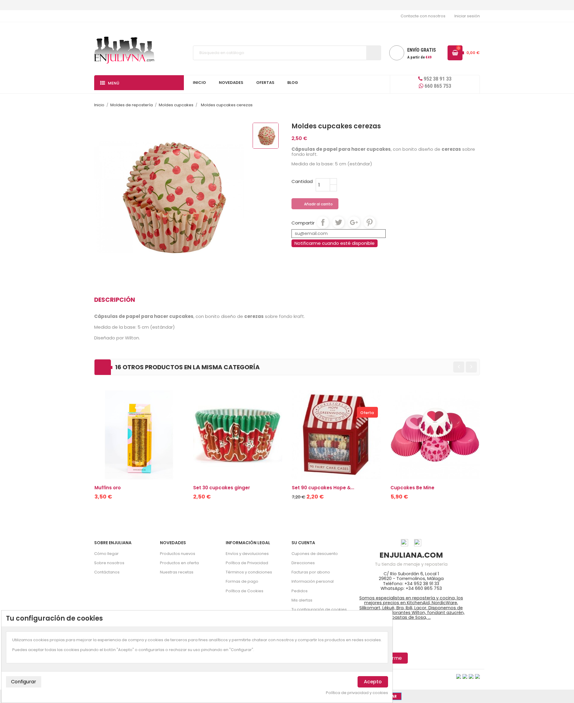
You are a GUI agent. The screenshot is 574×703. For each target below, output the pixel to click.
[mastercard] (477, 676)
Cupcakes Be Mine (412, 487)
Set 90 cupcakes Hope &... (323, 487)
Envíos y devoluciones (247, 553)
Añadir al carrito (315, 204)
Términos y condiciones (249, 572)
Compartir (323, 222)
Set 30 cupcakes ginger (221, 487)
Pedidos (299, 591)
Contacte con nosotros (423, 16)
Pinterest (369, 222)
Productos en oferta (179, 563)
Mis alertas (301, 600)
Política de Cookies (244, 591)
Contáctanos (107, 572)
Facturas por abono (310, 572)
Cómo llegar (106, 553)
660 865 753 (437, 86)
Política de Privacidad (247, 563)
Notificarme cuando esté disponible (334, 243)
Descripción (114, 299)
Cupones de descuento (314, 553)
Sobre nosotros (109, 563)
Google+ (354, 222)
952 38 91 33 (436, 79)
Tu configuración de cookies (319, 609)
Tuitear (338, 222)
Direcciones (303, 563)
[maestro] (471, 676)
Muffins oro (107, 487)
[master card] (464, 676)
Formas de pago (242, 581)
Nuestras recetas (176, 572)
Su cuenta (303, 543)
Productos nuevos (177, 553)
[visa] (458, 676)
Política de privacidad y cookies (357, 692)
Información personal (312, 581)
